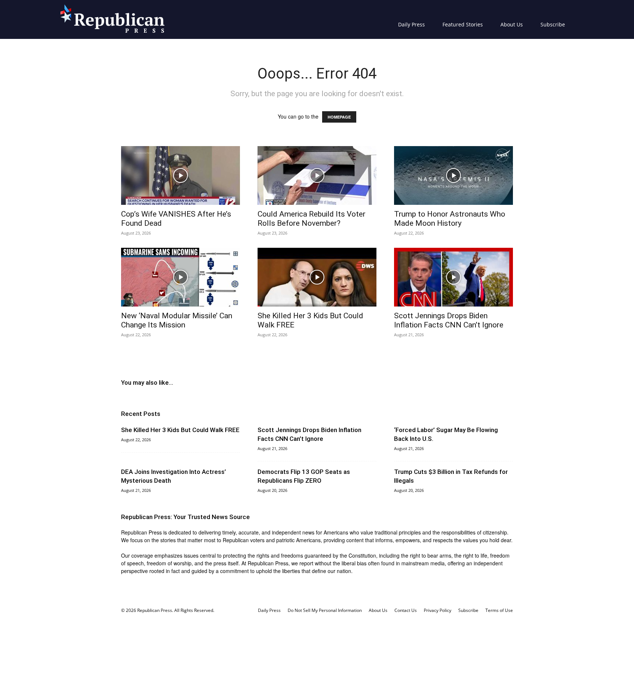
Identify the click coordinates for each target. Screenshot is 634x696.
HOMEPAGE (339, 117)
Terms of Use (499, 610)
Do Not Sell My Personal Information (325, 610)
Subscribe (552, 24)
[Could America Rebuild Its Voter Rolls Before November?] (317, 175)
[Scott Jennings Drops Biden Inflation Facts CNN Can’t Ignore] (453, 277)
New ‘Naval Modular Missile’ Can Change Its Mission (176, 320)
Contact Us (405, 610)
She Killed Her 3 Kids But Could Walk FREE (180, 430)
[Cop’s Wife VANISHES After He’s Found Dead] (180, 175)
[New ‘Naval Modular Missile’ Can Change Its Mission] (180, 277)
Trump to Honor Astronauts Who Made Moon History (449, 219)
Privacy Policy (437, 610)
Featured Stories (462, 24)
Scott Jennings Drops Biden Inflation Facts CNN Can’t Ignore (448, 320)
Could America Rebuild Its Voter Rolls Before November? (311, 219)
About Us (511, 24)
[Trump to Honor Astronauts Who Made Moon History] (453, 175)
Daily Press (411, 24)
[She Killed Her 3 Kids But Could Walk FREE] (317, 277)
